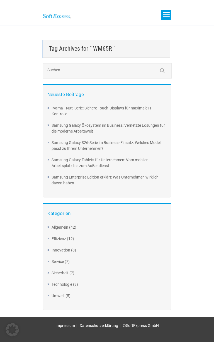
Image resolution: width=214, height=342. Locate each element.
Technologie (62, 284)
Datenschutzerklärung (99, 325)
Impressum (65, 325)
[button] (12, 329)
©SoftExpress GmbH (141, 325)
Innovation (61, 250)
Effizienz (59, 238)
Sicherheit (60, 273)
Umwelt (58, 296)
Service (58, 261)
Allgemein (60, 227)
